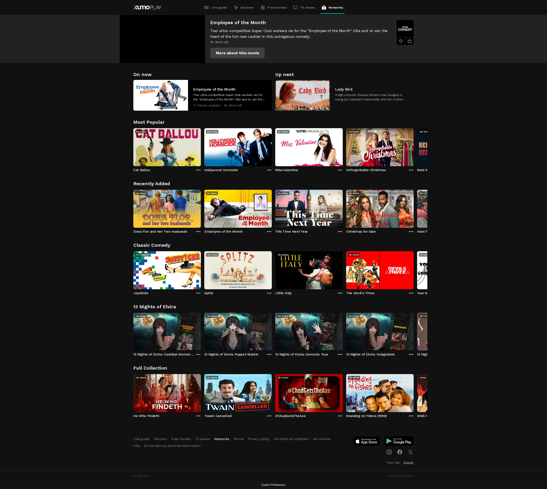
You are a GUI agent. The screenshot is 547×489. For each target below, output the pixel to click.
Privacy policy (258, 439)
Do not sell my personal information (172, 446)
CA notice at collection (291, 439)
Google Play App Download (399, 442)
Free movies (277, 7)
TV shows (307, 7)
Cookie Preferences (273, 484)
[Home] (147, 7)
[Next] (414, 146)
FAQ (136, 446)
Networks (336, 7)
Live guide (219, 7)
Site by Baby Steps (401, 475)
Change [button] (408, 462)
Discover (247, 7)
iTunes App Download (367, 442)
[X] (410, 452)
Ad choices (322, 439)
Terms (239, 439)
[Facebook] (400, 452)
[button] (237, 53)
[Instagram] (389, 452)
